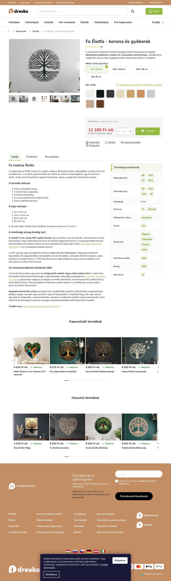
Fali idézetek (80, 520)
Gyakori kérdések (43, 2)
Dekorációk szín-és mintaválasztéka (141, 85)
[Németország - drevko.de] (89, 551)
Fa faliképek (80, 514)
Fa (143, 209)
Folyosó (145, 244)
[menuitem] (14, 22)
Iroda (144, 249)
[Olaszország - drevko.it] (103, 551)
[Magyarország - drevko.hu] (68, 551)
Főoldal (12, 514)
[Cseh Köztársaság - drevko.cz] (82, 551)
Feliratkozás (141, 496)
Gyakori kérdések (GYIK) (49, 514)
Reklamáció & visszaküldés (50, 532)
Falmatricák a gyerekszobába (111, 520)
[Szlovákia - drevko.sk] (75, 551)
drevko (148, 525)
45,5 (151, 175)
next (160, 358)
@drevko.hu (151, 515)
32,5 (144, 194)
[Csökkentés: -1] (118, 131)
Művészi (152, 209)
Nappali (145, 234)
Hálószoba (147, 239)
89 (143, 175)
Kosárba (147, 131)
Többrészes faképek (107, 526)
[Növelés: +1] (130, 131)
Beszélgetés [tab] (52, 157)
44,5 (151, 188)
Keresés (132, 11)
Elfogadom (120, 560)
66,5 (151, 180)
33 (143, 180)
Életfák (77, 532)
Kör (143, 225)
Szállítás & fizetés (65, 2)
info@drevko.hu (26, 486)
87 (151, 194)
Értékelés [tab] (31, 157)
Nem (144, 258)
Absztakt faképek (106, 514)
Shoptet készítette (153, 573)
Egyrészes (146, 217)
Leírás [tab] (14, 157)
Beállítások (51, 574)
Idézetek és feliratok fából (110, 532)
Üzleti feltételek (45, 520)
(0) (101, 46)
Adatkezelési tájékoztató (49, 526)
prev (11, 358)
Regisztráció (156, 2)
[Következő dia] (78, 65)
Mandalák (79, 526)
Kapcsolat (25, 2)
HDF (144, 266)
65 (143, 188)
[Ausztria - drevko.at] (96, 551)
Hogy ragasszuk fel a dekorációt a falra (41, 306)
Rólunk (12, 2)
